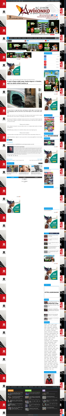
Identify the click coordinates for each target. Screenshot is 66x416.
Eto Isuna (45, 339)
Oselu (31, 40)
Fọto (51, 340)
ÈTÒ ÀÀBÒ (35, 38)
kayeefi (54, 351)
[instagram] (14, 1)
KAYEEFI (51, 40)
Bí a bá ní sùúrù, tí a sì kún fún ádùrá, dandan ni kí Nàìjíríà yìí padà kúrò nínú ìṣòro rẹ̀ (34, 397)
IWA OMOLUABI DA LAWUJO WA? (50, 396)
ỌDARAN (51, 360)
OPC (55, 361)
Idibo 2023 (53, 343)
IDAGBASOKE (46, 343)
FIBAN (49, 339)
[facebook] (11, 1)
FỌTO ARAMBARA (55, 340)
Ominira (49, 361)
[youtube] (16, 1)
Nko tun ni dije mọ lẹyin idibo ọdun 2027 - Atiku (40, 40)
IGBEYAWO (50, 345)
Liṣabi (48, 358)
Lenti (45, 358)
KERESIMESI (49, 352)
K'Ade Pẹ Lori (46, 351)
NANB (53, 358)
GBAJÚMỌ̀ (51, 233)
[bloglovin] (19, 1)
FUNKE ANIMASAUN (50, 342)
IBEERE (55, 342)
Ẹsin (57, 336)
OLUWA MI (45, 361)
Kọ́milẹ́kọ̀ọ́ (46, 354)
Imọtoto (49, 346)
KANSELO (51, 351)
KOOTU (50, 354)
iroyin (54, 348)
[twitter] (13, 1)
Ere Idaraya (46, 336)
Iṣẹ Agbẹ (49, 349)
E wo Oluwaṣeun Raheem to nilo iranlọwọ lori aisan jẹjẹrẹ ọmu (24, 173)
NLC (45, 360)
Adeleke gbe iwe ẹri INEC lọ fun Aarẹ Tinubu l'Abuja (20, 40)
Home (8, 79)
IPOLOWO (45, 348)
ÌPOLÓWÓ (15, 38)
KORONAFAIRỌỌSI (54, 354)
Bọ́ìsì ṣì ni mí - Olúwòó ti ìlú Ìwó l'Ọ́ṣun (17, 400)
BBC (57, 333)
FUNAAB (45, 342)
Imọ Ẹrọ (45, 346)
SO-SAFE (50, 367)
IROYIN (52, 324)
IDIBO (50, 343)
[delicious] (22, 1)
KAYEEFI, (19, 85)
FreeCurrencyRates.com (47, 170)
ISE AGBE (45, 349)
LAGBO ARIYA (54, 355)
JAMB (52, 349)
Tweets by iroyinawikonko (48, 210)
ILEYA (56, 345)
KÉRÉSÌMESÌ (54, 352)
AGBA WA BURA (55, 327)
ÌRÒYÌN (19, 38)
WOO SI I (41, 163)
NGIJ (55, 358)
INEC (52, 346)
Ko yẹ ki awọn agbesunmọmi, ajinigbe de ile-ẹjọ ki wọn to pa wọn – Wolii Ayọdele (53, 252)
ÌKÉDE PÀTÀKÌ (44, 38)
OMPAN (53, 361)
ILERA (54, 345)
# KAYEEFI (10, 139)
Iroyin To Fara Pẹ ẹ (10, 163)
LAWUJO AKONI (46, 357)
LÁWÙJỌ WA (24, 38)
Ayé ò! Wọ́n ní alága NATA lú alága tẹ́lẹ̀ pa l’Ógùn (12, 173)
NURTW (48, 360)
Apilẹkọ (45, 324)
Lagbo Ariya (49, 355)
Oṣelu (51, 364)
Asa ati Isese (48, 330)
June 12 (55, 349)
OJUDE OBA (54, 360)
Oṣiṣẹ (54, 364)
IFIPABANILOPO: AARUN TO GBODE (33, 408)
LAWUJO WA (55, 357)
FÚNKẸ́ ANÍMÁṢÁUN (30, 38)
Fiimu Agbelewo (46, 340)
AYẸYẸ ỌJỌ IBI (46, 333)
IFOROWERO (46, 345)
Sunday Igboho (54, 367)
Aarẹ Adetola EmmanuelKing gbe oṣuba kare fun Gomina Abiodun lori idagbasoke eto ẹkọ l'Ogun (53, 247)
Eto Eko (49, 324)
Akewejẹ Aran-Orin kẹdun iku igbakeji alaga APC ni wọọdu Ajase (36, 173)
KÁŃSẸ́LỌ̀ (39, 38)
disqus (24, 177)
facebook (36, 177)
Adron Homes (50, 327)
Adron (45, 327)
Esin (54, 336)
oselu (45, 364)
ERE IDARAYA (51, 336)
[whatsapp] (57, 386)
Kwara (45, 355)
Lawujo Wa (51, 357)
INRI (54, 346)
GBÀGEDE (11, 38)
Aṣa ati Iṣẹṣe (53, 330)
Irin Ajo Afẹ (50, 348)
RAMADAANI (46, 367)
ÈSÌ (56, 233)
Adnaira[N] (18, 196)
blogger (12, 177)
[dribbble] (21, 1)
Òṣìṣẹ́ (57, 364)
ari (44, 330)
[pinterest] (17, 1)
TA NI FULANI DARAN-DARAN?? (50, 407)
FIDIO (52, 339)
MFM (50, 358)
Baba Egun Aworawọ (53, 333)
